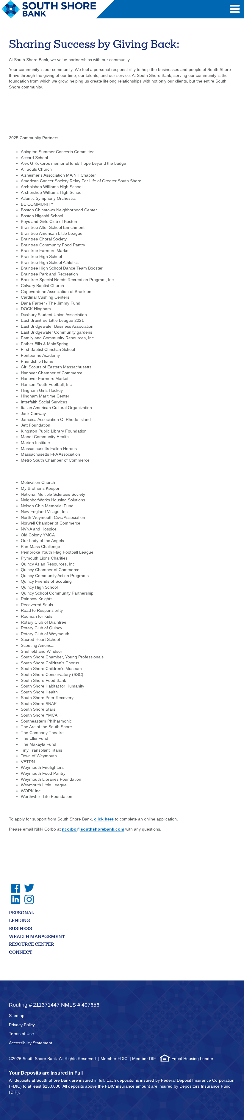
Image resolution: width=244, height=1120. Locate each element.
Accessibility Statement (30, 1042)
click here (104, 819)
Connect (20, 953)
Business (20, 929)
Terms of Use (21, 1033)
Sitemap (16, 1015)
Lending (19, 921)
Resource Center (31, 944)
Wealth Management (37, 937)
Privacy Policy (22, 1024)
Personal (21, 913)
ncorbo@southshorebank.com (93, 829)
